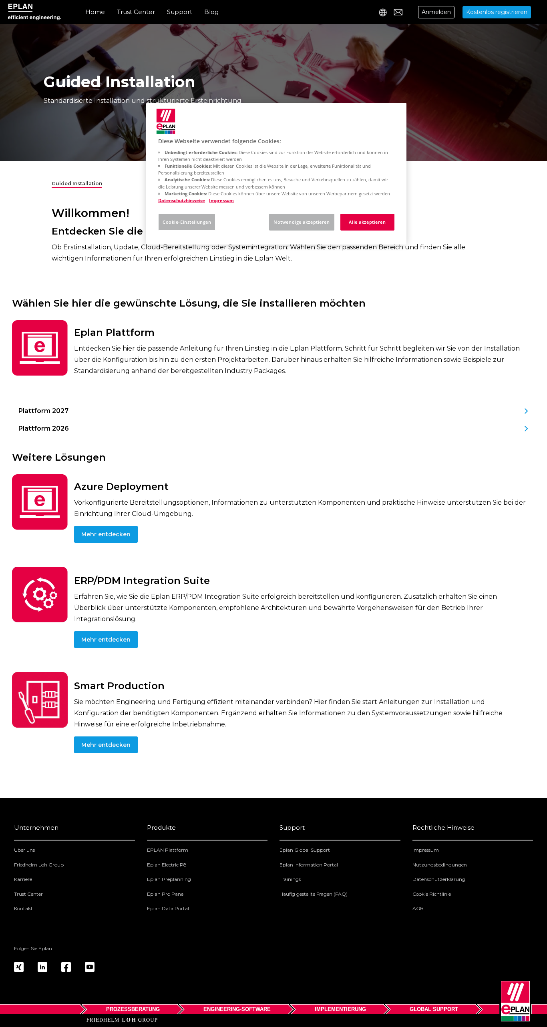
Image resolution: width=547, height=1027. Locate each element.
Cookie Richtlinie (431, 894)
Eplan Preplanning (169, 879)
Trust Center (136, 12)
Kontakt (23, 908)
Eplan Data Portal (168, 908)
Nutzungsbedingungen (439, 865)
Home (95, 12)
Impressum (425, 850)
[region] (276, 174)
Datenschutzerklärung (438, 879)
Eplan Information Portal (309, 865)
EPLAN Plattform (167, 850)
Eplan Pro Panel (166, 894)
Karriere (23, 879)
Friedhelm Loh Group (39, 865)
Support (179, 12)
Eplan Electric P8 (167, 865)
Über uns (24, 850)
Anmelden (436, 12)
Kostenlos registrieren (496, 12)
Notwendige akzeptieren (302, 222)
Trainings (290, 879)
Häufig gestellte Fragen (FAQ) (314, 894)
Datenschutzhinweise (181, 200)
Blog (211, 12)
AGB (418, 908)
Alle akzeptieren (367, 222)
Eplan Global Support (305, 850)
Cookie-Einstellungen (187, 222)
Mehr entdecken (106, 534)
